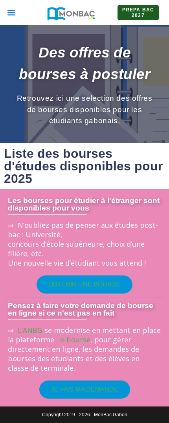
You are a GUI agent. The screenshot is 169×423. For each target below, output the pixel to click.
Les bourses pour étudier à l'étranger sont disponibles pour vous (84, 204)
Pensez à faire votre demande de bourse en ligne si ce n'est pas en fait (80, 309)
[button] (11, 12)
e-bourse (73, 339)
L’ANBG (30, 330)
